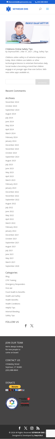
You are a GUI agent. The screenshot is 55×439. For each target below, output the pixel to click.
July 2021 (9, 250)
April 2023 (10, 176)
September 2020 (12, 266)
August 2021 (11, 246)
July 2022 (9, 207)
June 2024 (10, 121)
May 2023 (10, 172)
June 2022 (10, 211)
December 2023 (12, 145)
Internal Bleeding (12, 311)
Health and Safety (13, 296)
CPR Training (11, 280)
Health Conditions (13, 303)
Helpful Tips (10, 307)
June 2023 (10, 168)
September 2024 (12, 110)
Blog (36, 51)
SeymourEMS (13, 51)
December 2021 (12, 235)
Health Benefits (12, 300)
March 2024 (10, 133)
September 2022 (12, 199)
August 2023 (11, 160)
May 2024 (10, 125)
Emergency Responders (15, 284)
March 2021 (10, 262)
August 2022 (11, 203)
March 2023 (10, 180)
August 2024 (11, 114)
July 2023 (9, 164)
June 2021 (10, 254)
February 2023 (11, 184)
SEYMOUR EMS (38, 432)
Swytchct (38, 435)
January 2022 (11, 231)
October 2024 (11, 106)
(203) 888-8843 (42, 2)
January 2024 (11, 141)
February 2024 (11, 137)
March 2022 (10, 223)
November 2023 (12, 149)
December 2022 (12, 192)
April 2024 (10, 129)
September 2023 (12, 157)
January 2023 (11, 188)
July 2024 (9, 118)
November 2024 (12, 102)
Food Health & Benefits (15, 292)
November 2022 (12, 196)
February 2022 (11, 227)
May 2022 (10, 215)
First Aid (9, 288)
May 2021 (10, 258)
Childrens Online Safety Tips (19, 49)
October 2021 (11, 238)
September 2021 (12, 242)
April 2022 (10, 219)
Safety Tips (43, 51)
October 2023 (11, 153)
